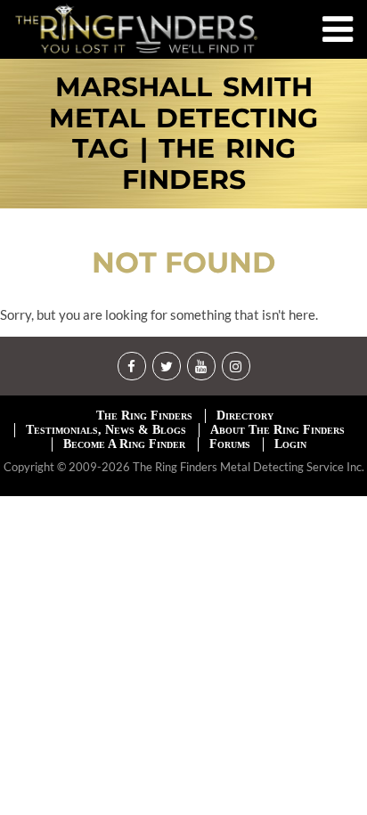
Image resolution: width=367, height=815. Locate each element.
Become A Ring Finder (124, 444)
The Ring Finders (144, 415)
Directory (244, 415)
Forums (229, 444)
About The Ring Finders (277, 429)
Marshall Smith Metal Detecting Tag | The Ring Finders (183, 133)
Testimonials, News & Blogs (106, 429)
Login (290, 444)
